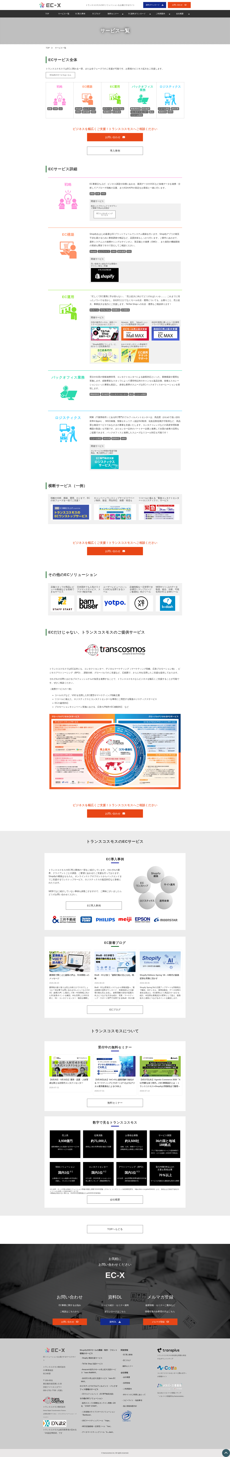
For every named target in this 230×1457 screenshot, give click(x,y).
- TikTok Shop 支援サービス (92, 1364)
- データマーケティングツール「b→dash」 (97, 1432)
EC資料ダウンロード (137, 14)
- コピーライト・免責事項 (132, 1400)
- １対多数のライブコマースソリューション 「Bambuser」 (98, 1413)
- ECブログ (126, 1360)
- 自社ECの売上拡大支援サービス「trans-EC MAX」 (98, 1379)
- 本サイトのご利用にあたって (134, 1395)
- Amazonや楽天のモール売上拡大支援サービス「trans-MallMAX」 (98, 1371)
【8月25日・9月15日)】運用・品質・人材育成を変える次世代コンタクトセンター (68, 1081)
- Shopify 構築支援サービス (91, 1358)
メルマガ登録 (158, 1322)
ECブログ (96, 14)
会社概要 (180, 14)
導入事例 (115, 150)
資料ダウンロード (153, 5)
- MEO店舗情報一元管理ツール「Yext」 (96, 1426)
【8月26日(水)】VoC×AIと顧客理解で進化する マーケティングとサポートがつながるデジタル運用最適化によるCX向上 (115, 1082)
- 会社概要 (126, 1377)
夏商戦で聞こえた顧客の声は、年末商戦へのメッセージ (69, 976)
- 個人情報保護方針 (129, 1406)
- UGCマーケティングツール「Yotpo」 (96, 1421)
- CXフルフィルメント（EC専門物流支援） (98, 1394)
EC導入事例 (80, 14)
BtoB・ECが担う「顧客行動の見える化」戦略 (114, 976)
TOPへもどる (115, 1229)
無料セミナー (113, 14)
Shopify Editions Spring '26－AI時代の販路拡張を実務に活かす (159, 976)
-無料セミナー (127, 1366)
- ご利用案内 (127, 1389)
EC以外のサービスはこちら (60, 75)
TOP (47, 14)
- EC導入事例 (127, 1355)
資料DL (112, 1322)
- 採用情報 (126, 1383)
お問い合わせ (177, 5)
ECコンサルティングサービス (104, 214)
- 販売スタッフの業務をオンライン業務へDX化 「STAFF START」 (98, 1404)
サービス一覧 (63, 14)
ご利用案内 (160, 14)
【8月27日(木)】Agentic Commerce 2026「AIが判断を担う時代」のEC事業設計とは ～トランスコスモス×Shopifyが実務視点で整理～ (160, 1082)
